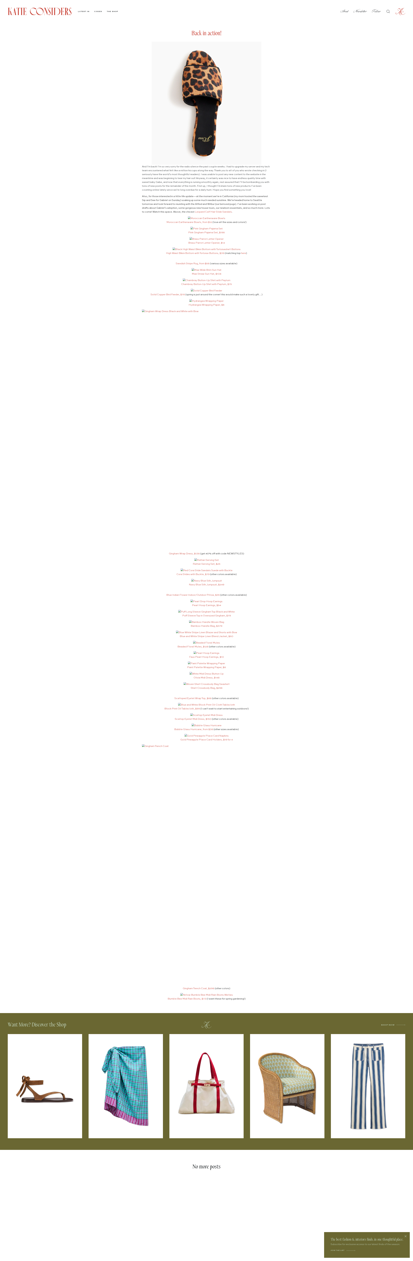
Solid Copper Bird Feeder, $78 (168, 294)
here (243, 253)
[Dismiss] (405, 1236)
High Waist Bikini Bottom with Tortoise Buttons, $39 (195, 253)
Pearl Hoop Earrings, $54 (206, 605)
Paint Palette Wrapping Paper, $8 (206, 667)
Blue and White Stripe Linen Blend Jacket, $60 (206, 636)
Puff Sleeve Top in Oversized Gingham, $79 (206, 615)
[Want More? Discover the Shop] (206, 1024)
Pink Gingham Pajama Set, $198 (206, 232)
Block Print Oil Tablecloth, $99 (182, 708)
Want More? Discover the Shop (37, 1024)
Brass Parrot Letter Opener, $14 (206, 243)
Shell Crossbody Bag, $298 (206, 688)
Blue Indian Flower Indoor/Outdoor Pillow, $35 (193, 595)
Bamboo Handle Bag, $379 (206, 626)
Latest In (83, 11)
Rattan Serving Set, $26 (206, 564)
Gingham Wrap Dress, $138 (184, 553)
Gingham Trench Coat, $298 (198, 988)
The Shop (112, 11)
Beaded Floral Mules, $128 (192, 646)
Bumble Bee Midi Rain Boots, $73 (187, 999)
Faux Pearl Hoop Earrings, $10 (206, 657)
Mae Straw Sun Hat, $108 (206, 274)
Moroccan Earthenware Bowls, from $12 (189, 222)
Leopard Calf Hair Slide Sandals (213, 212)
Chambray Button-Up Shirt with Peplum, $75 (206, 284)
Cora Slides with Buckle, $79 (193, 574)
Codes (98, 11)
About (344, 11)
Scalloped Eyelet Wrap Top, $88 (193, 698)
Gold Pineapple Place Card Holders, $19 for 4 (206, 739)
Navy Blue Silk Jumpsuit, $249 (206, 584)
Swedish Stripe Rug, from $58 (192, 263)
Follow (376, 11)
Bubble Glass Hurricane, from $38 (193, 729)
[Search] (388, 11)
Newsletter (360, 11)
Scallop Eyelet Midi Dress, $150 (193, 719)
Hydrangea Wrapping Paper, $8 (206, 305)
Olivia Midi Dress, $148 (207, 677)
